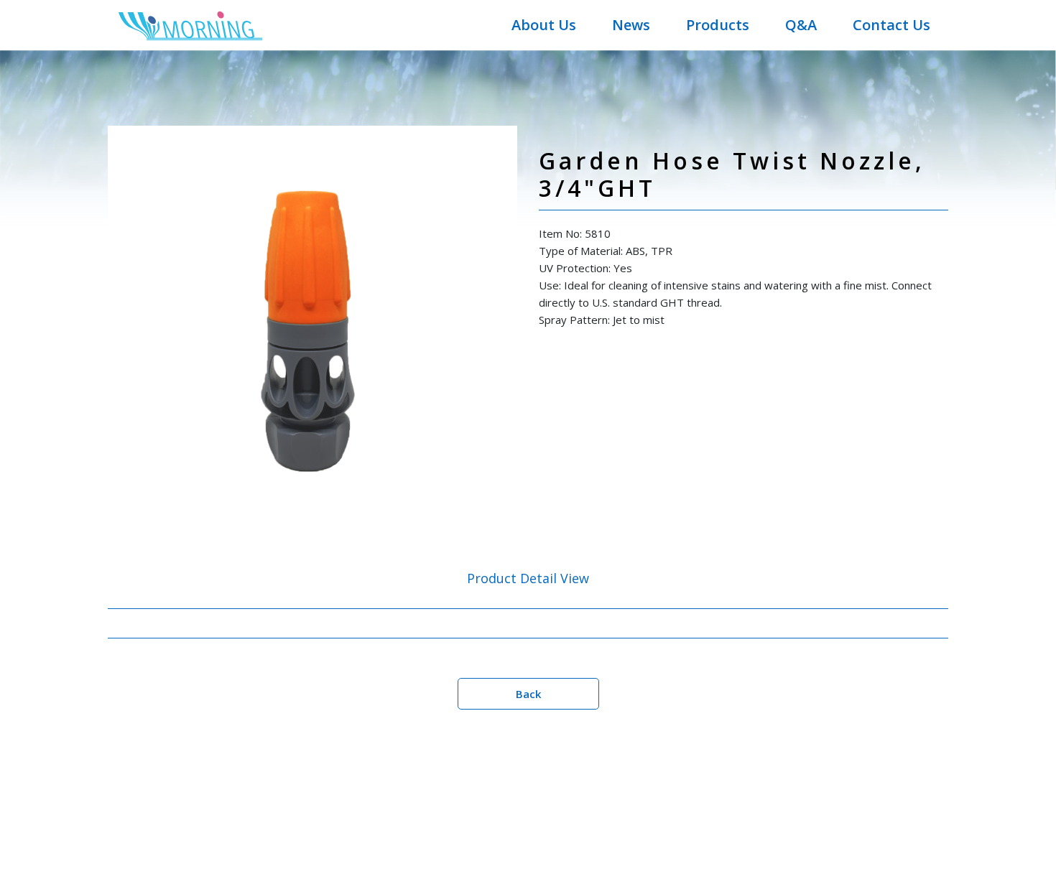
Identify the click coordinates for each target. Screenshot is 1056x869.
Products (717, 24)
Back (528, 694)
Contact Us (891, 24)
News (631, 24)
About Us (543, 24)
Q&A (801, 24)
